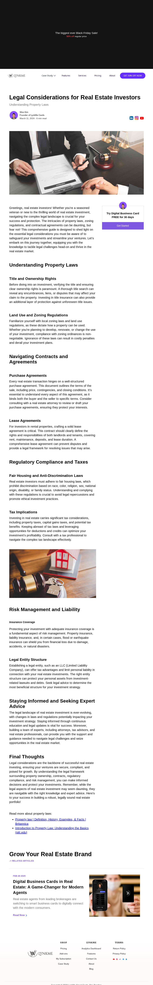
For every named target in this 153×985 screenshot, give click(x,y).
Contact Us (91, 959)
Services (82, 75)
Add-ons (64, 953)
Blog (91, 969)
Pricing (97, 75)
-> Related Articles (21, 861)
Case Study (63, 964)
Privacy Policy (119, 953)
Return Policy (119, 948)
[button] (49, 75)
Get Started (123, 225)
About (112, 75)
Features (66, 75)
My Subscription (63, 959)
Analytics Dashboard (91, 948)
